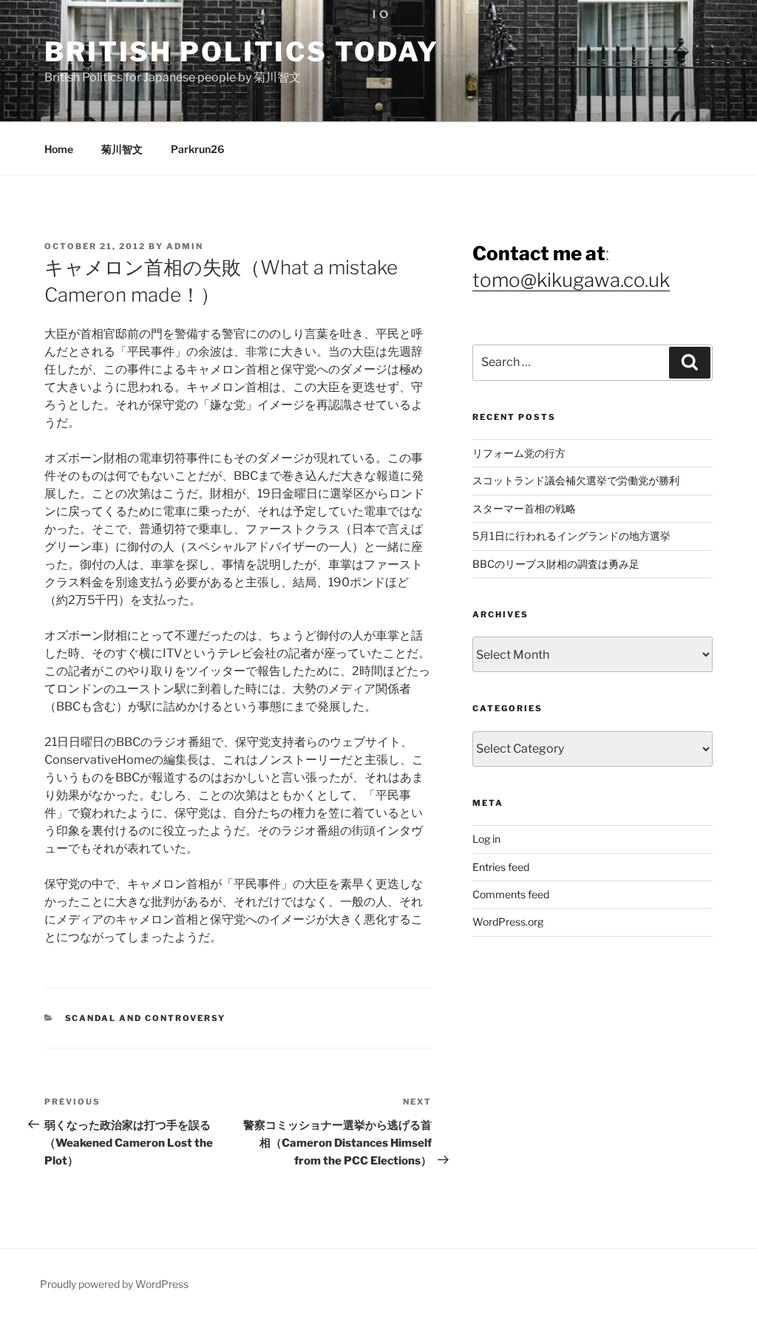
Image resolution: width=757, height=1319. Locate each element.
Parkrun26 (197, 149)
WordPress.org (507, 921)
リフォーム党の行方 (519, 453)
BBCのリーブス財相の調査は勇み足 (555, 563)
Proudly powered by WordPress (114, 1284)
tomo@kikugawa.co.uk (571, 279)
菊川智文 (122, 149)
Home (58, 149)
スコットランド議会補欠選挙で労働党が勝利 (575, 480)
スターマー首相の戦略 (524, 508)
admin (184, 246)
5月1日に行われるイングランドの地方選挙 (571, 535)
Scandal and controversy (145, 1018)
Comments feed (510, 894)
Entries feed (500, 867)
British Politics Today (241, 51)
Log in (486, 839)
